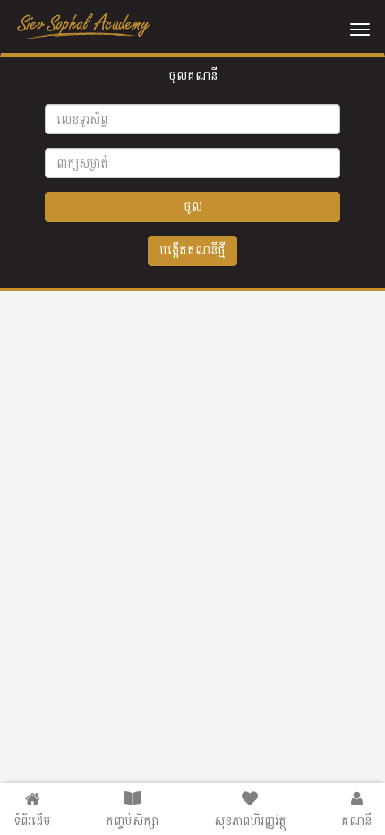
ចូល (193, 206)
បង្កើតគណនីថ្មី (192, 250)
